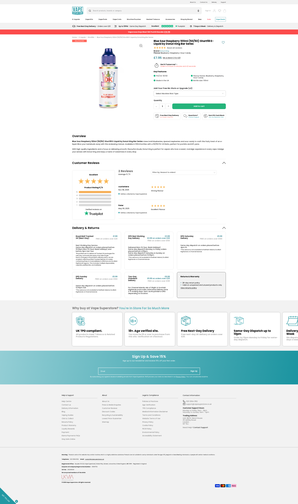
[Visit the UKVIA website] (149, 478)
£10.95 (167, 32)
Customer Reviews (109, 408)
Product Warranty (69, 425)
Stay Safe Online (68, 439)
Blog (63, 412)
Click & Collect (68, 418)
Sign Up (193, 371)
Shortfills (91, 37)
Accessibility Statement (152, 436)
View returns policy (189, 288)
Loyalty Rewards (68, 429)
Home (74, 37)
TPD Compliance (149, 408)
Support (223, 2)
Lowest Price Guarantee (111, 418)
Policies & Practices (150, 401)
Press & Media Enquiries (111, 405)
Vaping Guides (67, 415)
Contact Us (203, 2)
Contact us (66, 405)
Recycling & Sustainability (112, 415)
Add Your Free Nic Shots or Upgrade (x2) (173, 88)
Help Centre (66, 401)
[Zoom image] (141, 45)
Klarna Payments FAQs (71, 436)
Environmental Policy (150, 432)
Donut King (164, 51)
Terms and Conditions (151, 415)
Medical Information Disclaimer (155, 412)
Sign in (208, 11)
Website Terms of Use (151, 418)
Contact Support (200, 427)
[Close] (16, 501)
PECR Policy (146, 429)
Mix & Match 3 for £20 (172, 58)
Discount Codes (108, 412)
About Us (193, 2)
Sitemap (105, 422)
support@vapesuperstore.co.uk (94, 459)
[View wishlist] (219, 11)
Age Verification (148, 405)
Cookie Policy (147, 425)
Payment (65, 432)
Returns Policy (67, 422)
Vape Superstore (72, 482)
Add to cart (199, 106)
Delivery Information (70, 408)
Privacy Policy (181, 377)
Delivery (214, 2)
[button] (149, 163)
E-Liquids (82, 37)
